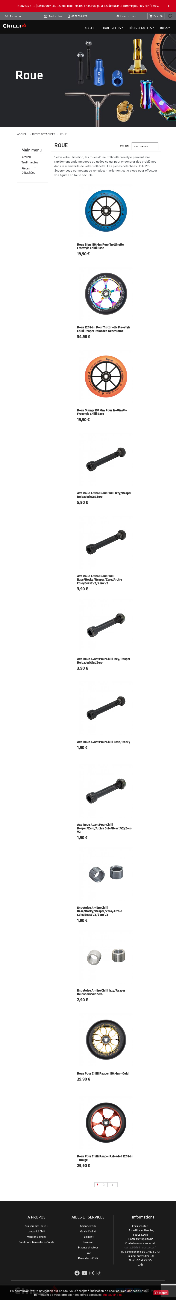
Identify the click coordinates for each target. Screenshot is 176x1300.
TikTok (99, 1273)
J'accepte (161, 1292)
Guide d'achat (88, 1231)
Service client (55, 16)
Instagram (92, 1273)
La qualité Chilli (36, 1231)
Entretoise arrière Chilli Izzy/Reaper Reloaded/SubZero (101, 992)
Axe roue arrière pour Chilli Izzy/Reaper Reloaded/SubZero (104, 495)
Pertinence (145, 146)
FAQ (88, 1253)
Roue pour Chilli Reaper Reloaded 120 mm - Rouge (105, 1158)
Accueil (90, 28)
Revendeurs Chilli (88, 1258)
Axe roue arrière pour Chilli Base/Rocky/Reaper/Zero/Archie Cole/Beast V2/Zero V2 (99, 580)
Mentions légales (36, 1237)
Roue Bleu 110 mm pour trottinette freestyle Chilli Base (100, 246)
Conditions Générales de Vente (36, 1242)
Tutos (164, 28)
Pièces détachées (140, 28)
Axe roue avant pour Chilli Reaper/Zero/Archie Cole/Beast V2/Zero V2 (104, 828)
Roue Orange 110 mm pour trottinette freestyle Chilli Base (102, 412)
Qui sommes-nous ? (36, 1226)
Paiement (88, 1237)
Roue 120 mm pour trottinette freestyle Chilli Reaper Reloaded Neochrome (103, 329)
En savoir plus (112, 1294)
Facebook (77, 1273)
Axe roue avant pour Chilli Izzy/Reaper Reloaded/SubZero (103, 661)
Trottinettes (112, 28)
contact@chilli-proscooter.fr (140, 1247)
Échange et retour (88, 1247)
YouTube (84, 1273)
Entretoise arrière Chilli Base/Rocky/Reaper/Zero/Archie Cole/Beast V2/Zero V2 (99, 911)
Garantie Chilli (88, 1226)
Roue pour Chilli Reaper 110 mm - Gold (103, 1073)
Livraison (88, 1242)
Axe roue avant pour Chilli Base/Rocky (103, 742)
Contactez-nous (134, 1243)
